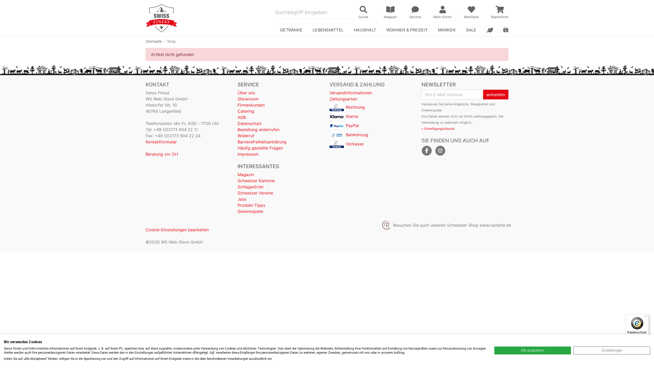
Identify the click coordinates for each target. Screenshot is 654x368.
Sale (471, 29)
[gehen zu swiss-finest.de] (161, 18)
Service (248, 85)
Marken (447, 29)
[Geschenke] (505, 29)
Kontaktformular (161, 141)
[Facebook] (427, 151)
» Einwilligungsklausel (438, 129)
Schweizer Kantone (256, 180)
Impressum (248, 154)
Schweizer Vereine (255, 192)
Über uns (246, 92)
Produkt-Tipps (251, 205)
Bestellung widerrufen (258, 129)
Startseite (154, 41)
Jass (242, 199)
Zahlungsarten (343, 98)
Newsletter (439, 85)
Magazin (246, 174)
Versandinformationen (351, 92)
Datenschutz (250, 123)
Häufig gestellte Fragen (260, 148)
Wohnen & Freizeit (407, 29)
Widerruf (246, 135)
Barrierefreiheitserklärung (262, 141)
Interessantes (258, 166)
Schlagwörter (251, 186)
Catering (246, 111)
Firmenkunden (251, 105)
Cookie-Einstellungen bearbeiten (177, 229)
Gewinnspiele (250, 211)
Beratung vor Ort (162, 154)
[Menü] (646, 317)
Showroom (248, 98)
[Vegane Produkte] (490, 29)
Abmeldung (430, 122)
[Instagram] (440, 151)
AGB (242, 117)
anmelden (495, 94)
